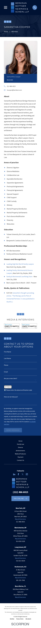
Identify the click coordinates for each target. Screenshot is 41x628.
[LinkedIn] (14, 474)
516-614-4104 (20, 561)
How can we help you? (11, 397)
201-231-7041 (20, 580)
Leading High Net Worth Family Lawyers (20, 264)
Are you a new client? (10, 378)
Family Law (20, 444)
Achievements (20, 451)
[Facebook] (18, 474)
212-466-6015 (11, 86)
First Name (7, 351)
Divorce (20, 447)
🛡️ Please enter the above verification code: (18, 390)
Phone (6, 365)
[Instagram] (27, 474)
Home (20, 441)
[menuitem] (12, 619)
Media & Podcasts (20, 454)
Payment (20, 457)
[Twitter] (23, 474)
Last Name (7, 358)
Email (6, 372)
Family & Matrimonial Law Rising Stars (19, 277)
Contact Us (20, 460)
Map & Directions (20, 519)
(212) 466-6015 (20, 492)
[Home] (20, 7)
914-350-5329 (20, 541)
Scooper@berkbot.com (14, 90)
